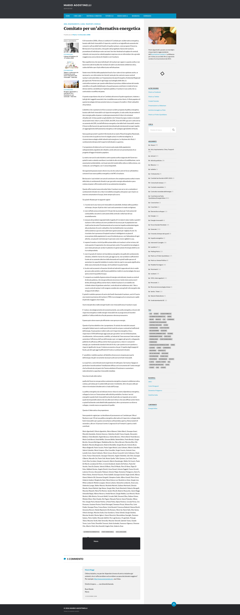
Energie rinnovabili (157, 220)
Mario (75, 35)
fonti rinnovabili (108, 531)
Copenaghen (154, 327)
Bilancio (153, 165)
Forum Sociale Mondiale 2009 (159, 344)
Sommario (147, 16)
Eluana (170, 333)
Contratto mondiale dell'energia (161, 191)
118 (151, 313)
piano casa (164, 356)
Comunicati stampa (157, 183)
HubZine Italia (153, 395)
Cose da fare (155, 202)
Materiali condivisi (94, 16)
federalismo (154, 339)
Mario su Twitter (153, 96)
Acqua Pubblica (166, 313)
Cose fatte (154, 207)
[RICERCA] (173, 130)
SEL (169, 361)
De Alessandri (154, 330)
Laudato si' (154, 247)
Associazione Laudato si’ (158, 54)
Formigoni (153, 342)
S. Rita (152, 361)
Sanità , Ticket (155, 291)
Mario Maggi (89, 570)
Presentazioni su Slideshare (157, 105)
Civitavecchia (155, 174)
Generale (154, 229)
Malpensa (153, 350)
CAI (164, 319)
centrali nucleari (156, 325)
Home (68, 16)
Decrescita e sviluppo (157, 211)
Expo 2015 (168, 336)
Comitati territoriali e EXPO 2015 (161, 178)
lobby (159, 347)
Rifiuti (171, 359)
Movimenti (154, 269)
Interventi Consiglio (157, 242)
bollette (153, 169)
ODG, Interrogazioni (157, 278)
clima (166, 325)
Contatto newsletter (157, 187)
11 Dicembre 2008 (84, 35)
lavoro (152, 347)
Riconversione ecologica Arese (160, 287)
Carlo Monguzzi (153, 386)
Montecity (161, 350)
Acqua (153, 145)
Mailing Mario (155, 251)
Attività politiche (156, 160)
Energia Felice (152, 408)
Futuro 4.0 (109, 16)
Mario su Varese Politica (158, 260)
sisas (167, 364)
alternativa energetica (91, 531)
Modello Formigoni (157, 265)
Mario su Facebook (154, 92)
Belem (151, 319)
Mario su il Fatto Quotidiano (157, 114)
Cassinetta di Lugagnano (158, 322)
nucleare (153, 273)
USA (157, 367)
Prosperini (153, 359)
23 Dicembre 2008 (91, 596)
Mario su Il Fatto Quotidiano (160, 256)
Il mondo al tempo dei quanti (160, 233)
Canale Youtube (153, 101)
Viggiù (163, 367)
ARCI (150, 381)
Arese (169, 316)
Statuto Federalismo (157, 296)
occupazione (154, 356)
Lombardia (166, 347)
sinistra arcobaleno (156, 364)
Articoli (153, 156)
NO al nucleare (121, 531)
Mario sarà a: (122, 16)
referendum (163, 359)
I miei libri (77, 16)
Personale (154, 282)
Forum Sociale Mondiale (158, 225)
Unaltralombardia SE (157, 300)
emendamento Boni (156, 336)
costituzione (164, 327)
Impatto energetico (157, 238)
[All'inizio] (174, 604)
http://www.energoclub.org (103, 579)
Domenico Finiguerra (155, 390)
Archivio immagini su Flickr (157, 110)
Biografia (136, 16)
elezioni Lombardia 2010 (157, 333)
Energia (97, 24)
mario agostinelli (77, 5)
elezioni (164, 330)
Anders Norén (74, 611)
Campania (171, 319)
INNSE (173, 344)
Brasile (158, 319)
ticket (152, 367)
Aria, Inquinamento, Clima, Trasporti (79, 24)
